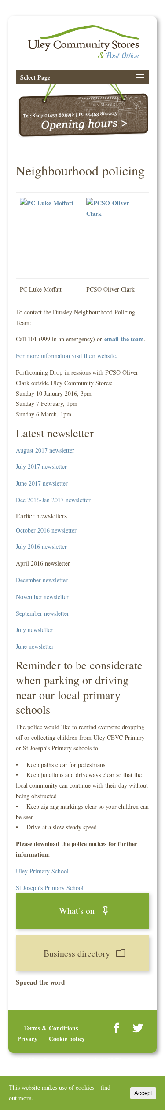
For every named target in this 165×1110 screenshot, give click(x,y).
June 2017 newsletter (42, 483)
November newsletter (42, 596)
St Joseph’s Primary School (50, 888)
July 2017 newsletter (41, 466)
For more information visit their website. (66, 355)
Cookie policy (67, 1038)
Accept (143, 1093)
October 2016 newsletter (46, 530)
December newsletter (42, 580)
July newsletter (34, 629)
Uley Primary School (42, 871)
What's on (77, 910)
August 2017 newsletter (45, 450)
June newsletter (35, 646)
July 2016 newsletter (41, 546)
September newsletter (42, 613)
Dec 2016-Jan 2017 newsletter (53, 500)
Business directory (77, 953)
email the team (124, 338)
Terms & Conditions (51, 1028)
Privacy (27, 1038)
